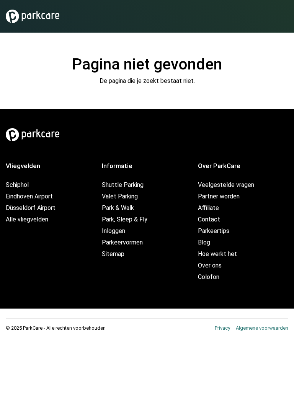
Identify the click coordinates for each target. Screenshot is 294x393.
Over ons (210, 265)
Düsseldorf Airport (31, 207)
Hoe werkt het (217, 254)
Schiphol (17, 184)
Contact (209, 219)
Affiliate (208, 207)
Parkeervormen (122, 242)
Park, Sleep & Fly (124, 219)
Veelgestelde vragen (226, 184)
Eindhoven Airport (29, 196)
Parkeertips (213, 230)
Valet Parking (120, 196)
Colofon (208, 277)
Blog (204, 242)
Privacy (222, 328)
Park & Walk (118, 207)
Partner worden (219, 196)
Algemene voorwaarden (262, 328)
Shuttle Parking (123, 184)
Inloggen (113, 230)
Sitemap (113, 254)
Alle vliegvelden (27, 219)
